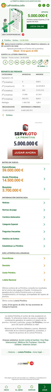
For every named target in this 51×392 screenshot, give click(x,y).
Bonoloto (7, 187)
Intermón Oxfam (30, 344)
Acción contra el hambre (29, 340)
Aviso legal (37, 352)
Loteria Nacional (9, 280)
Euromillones (9, 167)
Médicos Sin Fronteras (27, 342)
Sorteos (15, 40)
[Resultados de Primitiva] (6, 388)
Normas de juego (9, 210)
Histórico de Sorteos (10, 239)
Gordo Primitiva (10, 177)
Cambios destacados (11, 217)
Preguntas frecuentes (11, 231)
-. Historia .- (11, 352)
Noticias (5, 203)
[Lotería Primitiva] (6, 40)
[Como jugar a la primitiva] (19, 388)
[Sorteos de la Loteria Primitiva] (32, 388)
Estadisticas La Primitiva (12, 246)
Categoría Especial (10, 224)
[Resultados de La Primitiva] (3, 5)
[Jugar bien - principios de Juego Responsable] (25, 362)
